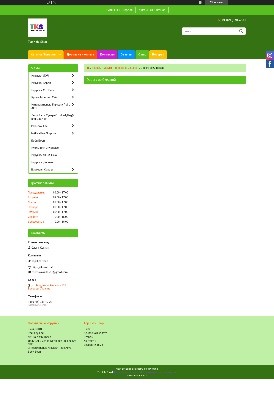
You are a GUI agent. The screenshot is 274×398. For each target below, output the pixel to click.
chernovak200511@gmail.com (50, 272)
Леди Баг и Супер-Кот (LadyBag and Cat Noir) (51, 117)
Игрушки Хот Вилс (43, 90)
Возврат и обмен (94, 344)
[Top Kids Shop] (37, 27)
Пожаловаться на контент (127, 372)
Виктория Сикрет (42, 169)
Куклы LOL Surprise (152, 10)
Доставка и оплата (80, 54)
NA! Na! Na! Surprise (43, 133)
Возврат (158, 54)
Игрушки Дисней (42, 162)
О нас (142, 54)
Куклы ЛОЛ (35, 329)
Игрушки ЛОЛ (40, 75)
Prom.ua (153, 369)
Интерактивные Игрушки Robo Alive (50, 106)
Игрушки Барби (41, 83)
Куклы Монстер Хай (44, 97)
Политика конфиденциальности (160, 372)
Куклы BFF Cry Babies (45, 147)
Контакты (107, 54)
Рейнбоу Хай (39, 126)
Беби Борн (38, 140)
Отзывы (126, 54)
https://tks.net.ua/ (42, 267)
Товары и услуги (102, 67)
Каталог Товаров (43, 54)
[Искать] (241, 31)
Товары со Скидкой (126, 67)
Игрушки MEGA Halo (44, 155)
